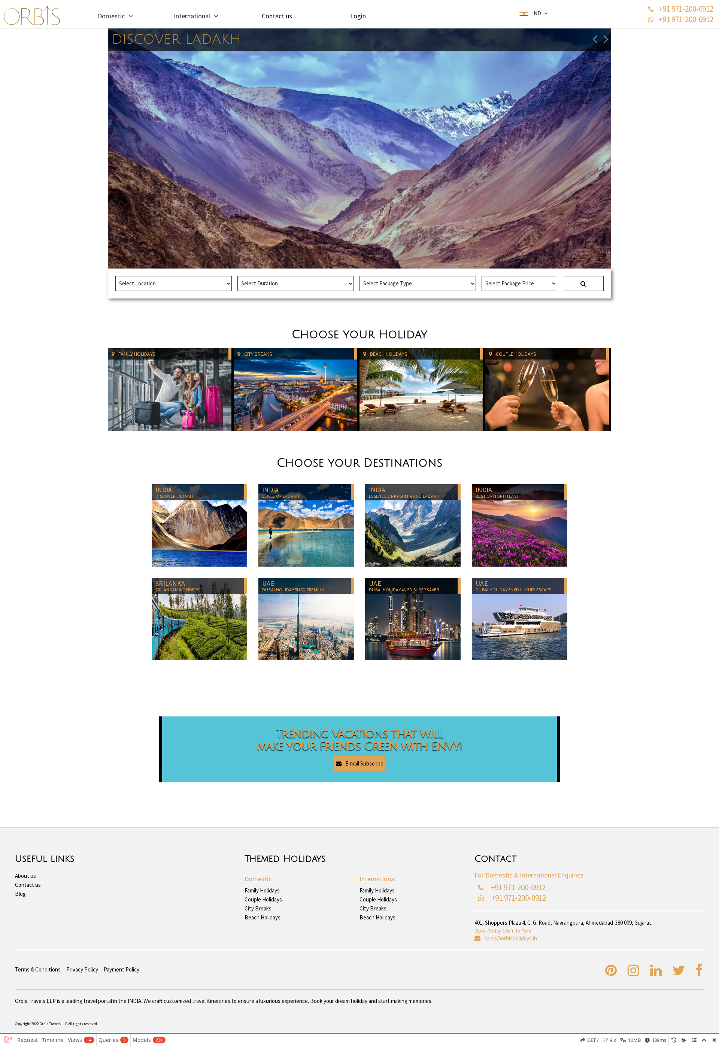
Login (358, 16)
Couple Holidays (263, 899)
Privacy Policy (82, 969)
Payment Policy (121, 969)
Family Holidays (262, 890)
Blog (20, 893)
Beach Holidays (262, 917)
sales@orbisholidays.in (510, 938)
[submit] (583, 283)
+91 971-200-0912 (685, 9)
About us (25, 875)
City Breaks (258, 908)
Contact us (277, 16)
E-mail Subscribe (364, 763)
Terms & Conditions (38, 969)
